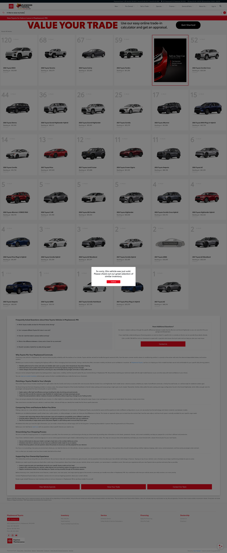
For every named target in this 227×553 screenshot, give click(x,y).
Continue (113, 281)
